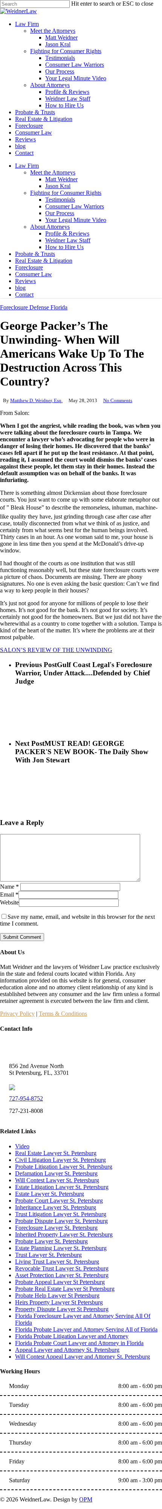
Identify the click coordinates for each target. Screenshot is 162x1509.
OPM (85, 1499)
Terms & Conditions (63, 1013)
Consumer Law (33, 274)
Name (9, 886)
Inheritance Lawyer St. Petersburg (55, 1207)
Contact (24, 294)
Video (22, 1146)
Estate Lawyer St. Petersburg (49, 1194)
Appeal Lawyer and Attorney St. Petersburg (67, 1350)
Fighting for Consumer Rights (65, 193)
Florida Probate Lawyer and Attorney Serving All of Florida (86, 1329)
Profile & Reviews (67, 233)
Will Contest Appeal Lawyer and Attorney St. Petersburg (82, 1356)
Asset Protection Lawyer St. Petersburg (62, 1275)
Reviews (25, 281)
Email (9, 894)
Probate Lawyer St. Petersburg (51, 1241)
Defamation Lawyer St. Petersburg (56, 1173)
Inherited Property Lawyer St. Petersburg (64, 1234)
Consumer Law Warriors (74, 206)
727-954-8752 (26, 1098)
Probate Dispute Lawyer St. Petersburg (61, 1221)
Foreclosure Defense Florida (33, 307)
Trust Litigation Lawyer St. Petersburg (60, 1214)
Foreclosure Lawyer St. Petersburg (56, 1227)
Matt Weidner (61, 179)
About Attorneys (50, 226)
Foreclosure (29, 267)
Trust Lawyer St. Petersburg (48, 1255)
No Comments (117, 400)
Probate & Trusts (35, 254)
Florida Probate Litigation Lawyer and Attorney (71, 1336)
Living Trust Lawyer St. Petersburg (57, 1261)
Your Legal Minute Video (75, 220)
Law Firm (27, 165)
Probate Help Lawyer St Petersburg (57, 1295)
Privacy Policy (17, 1013)
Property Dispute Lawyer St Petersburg (62, 1309)
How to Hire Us (64, 247)
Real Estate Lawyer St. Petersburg (55, 1153)
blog (20, 288)
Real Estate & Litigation (43, 260)
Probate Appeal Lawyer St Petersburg (60, 1282)
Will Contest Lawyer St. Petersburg (57, 1180)
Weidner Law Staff (67, 240)
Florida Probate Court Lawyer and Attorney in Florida (79, 1343)
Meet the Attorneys (52, 172)
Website (9, 902)
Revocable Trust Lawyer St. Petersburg (62, 1268)
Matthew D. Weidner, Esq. (36, 400)
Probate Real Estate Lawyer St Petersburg (65, 1289)
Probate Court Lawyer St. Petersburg (59, 1200)
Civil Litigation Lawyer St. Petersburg (60, 1160)
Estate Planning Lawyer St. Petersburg (61, 1248)
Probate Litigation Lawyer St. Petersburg (63, 1166)
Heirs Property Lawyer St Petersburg (59, 1302)
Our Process (59, 213)
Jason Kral (57, 186)
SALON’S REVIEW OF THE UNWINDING (56, 650)
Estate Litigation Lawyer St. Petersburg (62, 1187)
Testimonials (60, 199)
